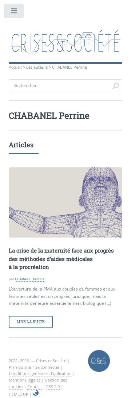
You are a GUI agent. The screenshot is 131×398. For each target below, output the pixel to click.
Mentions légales (25, 380)
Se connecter (47, 367)
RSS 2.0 (53, 386)
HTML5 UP (18, 394)
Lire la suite (31, 321)
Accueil (15, 67)
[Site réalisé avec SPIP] (36, 394)
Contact (34, 386)
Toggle (14, 12)
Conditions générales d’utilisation (40, 373)
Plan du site (20, 367)
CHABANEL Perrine (29, 279)
